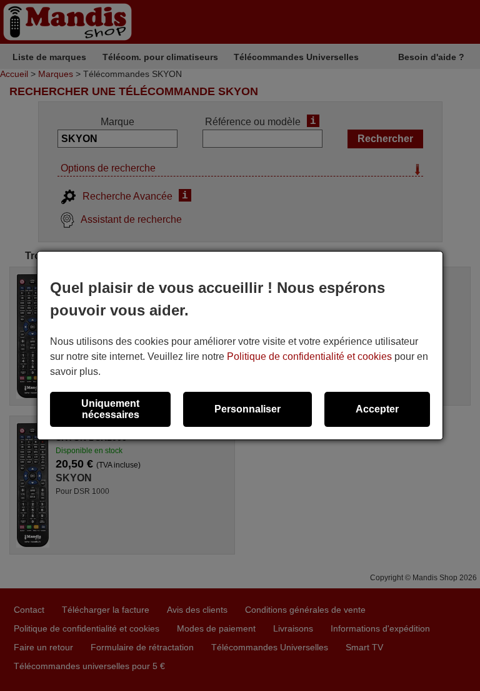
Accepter (377, 409)
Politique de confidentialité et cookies (309, 356)
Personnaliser (247, 409)
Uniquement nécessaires (110, 409)
